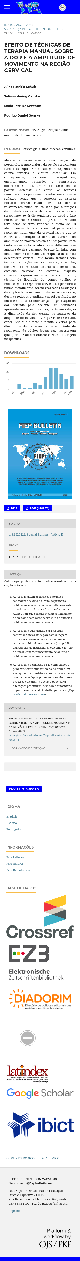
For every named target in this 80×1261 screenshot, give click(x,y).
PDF (13, 508)
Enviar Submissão (24, 789)
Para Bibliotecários (18, 870)
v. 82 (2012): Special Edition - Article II (32, 29)
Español (12, 823)
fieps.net (15, 1211)
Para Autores (14, 864)
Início (8, 24)
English (11, 817)
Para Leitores (15, 857)
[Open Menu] (7, 7)
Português (13, 829)
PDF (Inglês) (39, 508)
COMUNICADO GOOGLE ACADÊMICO (32, 1158)
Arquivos (23, 24)
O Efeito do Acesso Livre (29, 694)
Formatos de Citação (28, 748)
